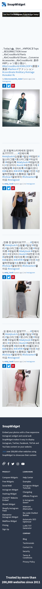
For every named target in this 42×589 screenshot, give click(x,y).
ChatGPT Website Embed (10, 498)
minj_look (9, 184)
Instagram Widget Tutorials (31, 486)
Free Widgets (8, 481)
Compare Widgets (10, 477)
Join (4, 451)
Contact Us (28, 547)
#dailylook (22, 162)
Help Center (28, 477)
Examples (27, 481)
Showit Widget (8, 504)
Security (26, 551)
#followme (28, 176)
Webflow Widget (9, 521)
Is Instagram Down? (28, 501)
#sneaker (7, 75)
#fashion (12, 69)
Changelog (27, 492)
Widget (16, 4)
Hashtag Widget (9, 493)
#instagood (13, 179)
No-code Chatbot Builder (30, 514)
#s (13, 75)
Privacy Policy (29, 561)
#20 (4, 171)
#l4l (16, 171)
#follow (6, 176)
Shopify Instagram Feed (10, 509)
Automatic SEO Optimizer (29, 520)
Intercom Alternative (27, 507)
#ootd (20, 165)
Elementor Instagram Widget (10, 515)
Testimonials (28, 543)
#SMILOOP (25, 66)
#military (20, 72)
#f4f (20, 171)
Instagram (6, 81)
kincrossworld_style (13, 79)
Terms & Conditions (27, 556)
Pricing (5, 525)
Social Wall (7, 485)
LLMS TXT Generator (27, 526)
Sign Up (5, 529)
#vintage (29, 72)
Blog (25, 539)
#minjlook (7, 156)
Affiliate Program (30, 496)
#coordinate (8, 72)
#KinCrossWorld (10, 66)
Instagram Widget (10, 489)
